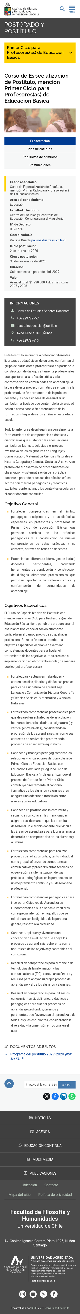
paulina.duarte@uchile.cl (48, 240)
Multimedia (42, 1159)
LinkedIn (63, 1096)
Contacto (51, 1185)
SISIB (34, 1308)
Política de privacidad (55, 1195)
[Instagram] (22, 1294)
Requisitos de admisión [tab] (40, 157)
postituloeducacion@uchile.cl (37, 325)
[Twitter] (43, 1294)
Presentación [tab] (40, 141)
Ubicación (29, 1185)
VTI (42, 1308)
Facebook (55, 1096)
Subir (9, 1083)
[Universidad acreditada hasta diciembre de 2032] (40, 1269)
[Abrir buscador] (62, 9)
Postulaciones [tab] (40, 165)
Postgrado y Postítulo (24, 28)
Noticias (43, 1118)
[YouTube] (33, 1294)
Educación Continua (43, 1146)
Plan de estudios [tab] (40, 149)
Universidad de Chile (57, 1308)
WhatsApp (72, 1096)
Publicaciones (43, 1173)
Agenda (43, 1132)
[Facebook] (54, 1294)
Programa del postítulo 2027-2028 (41, 1056)
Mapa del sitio (19, 1195)
